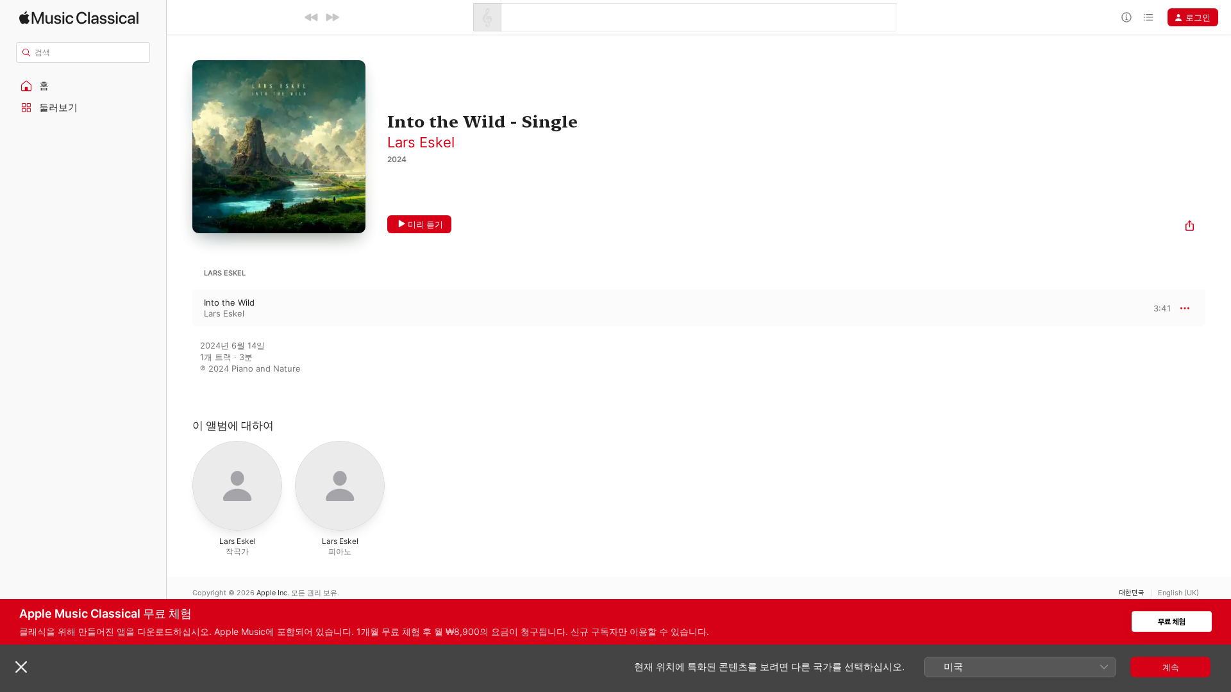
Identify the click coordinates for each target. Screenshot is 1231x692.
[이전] (311, 17)
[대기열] (1148, 17)
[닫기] (21, 667)
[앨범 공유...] (1189, 227)
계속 (1170, 667)
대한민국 (1131, 593)
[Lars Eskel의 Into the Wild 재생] (179, 308)
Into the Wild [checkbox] (229, 302)
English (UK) (1178, 593)
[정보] (1126, 17)
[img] (78, 17)
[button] (83, 85)
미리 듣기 (425, 224)
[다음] (332, 17)
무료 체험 (1171, 622)
